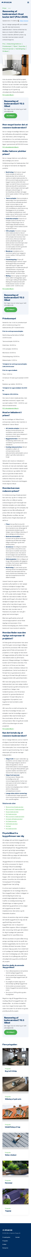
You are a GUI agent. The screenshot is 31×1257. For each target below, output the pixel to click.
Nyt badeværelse (11, 814)
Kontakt (18, 1237)
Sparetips (22, 46)
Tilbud (15, 46)
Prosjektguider (6, 1237)
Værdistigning (20, 49)
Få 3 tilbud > (11, 115)
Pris (3, 44)
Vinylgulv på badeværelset (14, 819)
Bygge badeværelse (12, 812)
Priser (4, 8)
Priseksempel (6, 46)
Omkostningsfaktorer (14, 44)
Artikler (4, 1244)
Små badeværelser (12, 824)
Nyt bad (8, 826)
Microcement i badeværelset (15, 809)
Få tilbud (5, 51)
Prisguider (5, 1240)
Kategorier (5, 1248)
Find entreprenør (8, 49)
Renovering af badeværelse (14, 807)
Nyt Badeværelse (11, 821)
